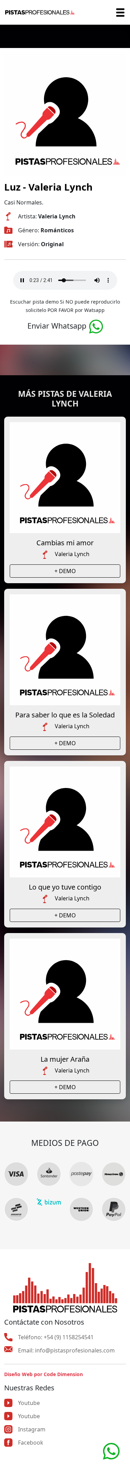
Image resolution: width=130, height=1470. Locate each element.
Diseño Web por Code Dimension (43, 1374)
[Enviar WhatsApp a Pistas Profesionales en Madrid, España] (111, 1450)
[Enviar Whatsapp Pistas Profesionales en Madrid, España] (96, 326)
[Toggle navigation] (120, 12)
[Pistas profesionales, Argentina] (40, 12)
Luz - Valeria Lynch (48, 186)
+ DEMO (65, 571)
